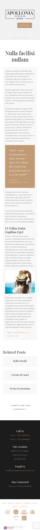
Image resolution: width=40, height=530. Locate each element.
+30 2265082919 (23, 435)
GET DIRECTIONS (20, 459)
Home (4, 503)
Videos (15, 506)
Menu (21, 5)
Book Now (24, 25)
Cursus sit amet (20, 374)
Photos (35, 503)
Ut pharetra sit (19, 409)
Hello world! (20, 361)
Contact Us (23, 506)
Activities (27, 503)
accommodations (18, 332)
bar (27, 332)
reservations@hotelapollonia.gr (20, 471)
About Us (18, 503)
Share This (11, 336)
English (10, 528)
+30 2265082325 (23, 439)
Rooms (11, 503)
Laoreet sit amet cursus (21, 405)
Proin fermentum (20, 388)
